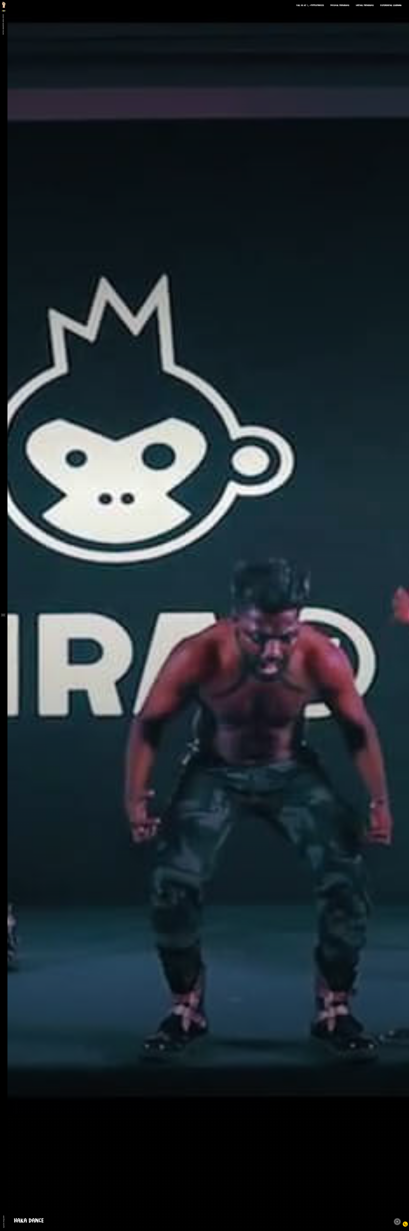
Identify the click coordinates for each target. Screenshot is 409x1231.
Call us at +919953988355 (310, 5)
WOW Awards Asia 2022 (3, 24)
